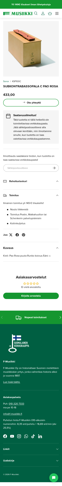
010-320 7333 (16, 403)
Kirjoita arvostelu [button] (31, 296)
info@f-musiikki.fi (12, 413)
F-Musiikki (14, 474)
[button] (49, 13)
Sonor (6, 81)
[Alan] (53, 477)
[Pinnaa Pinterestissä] (23, 235)
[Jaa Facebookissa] (17, 235)
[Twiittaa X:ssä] (11, 235)
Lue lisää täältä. (11, 382)
